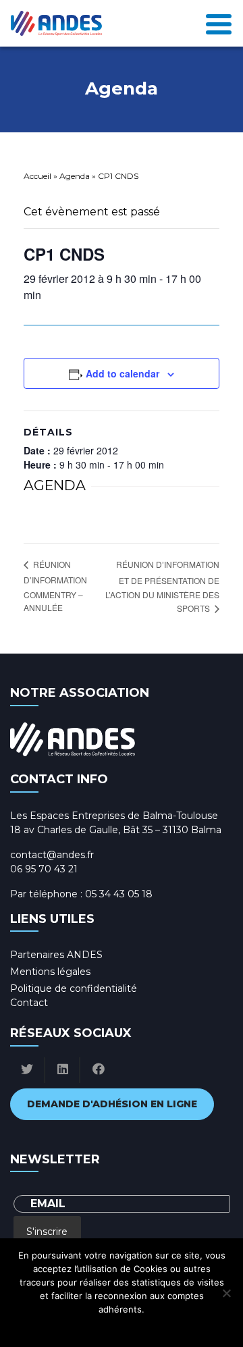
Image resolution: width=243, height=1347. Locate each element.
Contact (29, 1003)
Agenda (74, 176)
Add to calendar (122, 373)
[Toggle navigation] (218, 23)
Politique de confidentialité (73, 988)
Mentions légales (50, 972)
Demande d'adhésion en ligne (112, 1104)
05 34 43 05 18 (119, 894)
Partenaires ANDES (56, 955)
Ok (62, 1326)
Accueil (37, 176)
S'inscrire (47, 1231)
